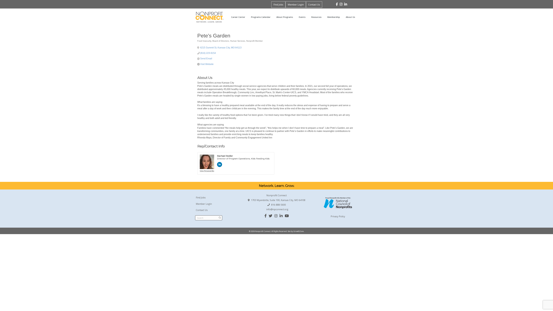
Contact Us (314, 4)
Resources (316, 17)
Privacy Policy (338, 216)
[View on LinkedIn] (219, 166)
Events (302, 17)
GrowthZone (298, 231)
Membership (333, 17)
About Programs (284, 17)
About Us (350, 17)
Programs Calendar (260, 17)
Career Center (238, 17)
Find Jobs (278, 4)
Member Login (296, 4)
